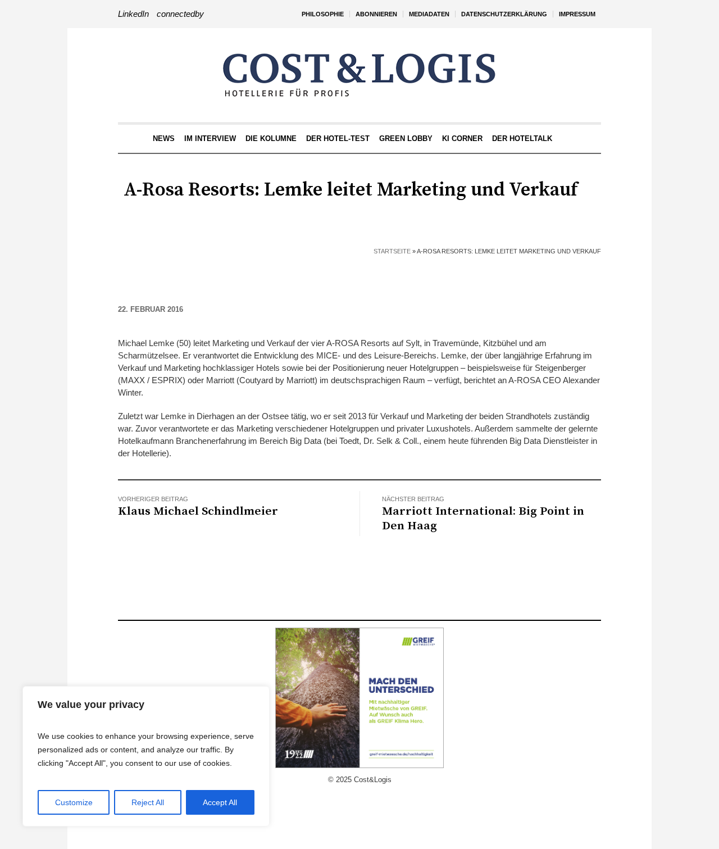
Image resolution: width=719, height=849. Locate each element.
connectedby (180, 14)
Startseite (392, 251)
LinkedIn (133, 14)
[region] (146, 756)
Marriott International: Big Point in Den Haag (483, 518)
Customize (74, 802)
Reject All (147, 802)
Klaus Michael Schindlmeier (198, 511)
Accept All (220, 802)
